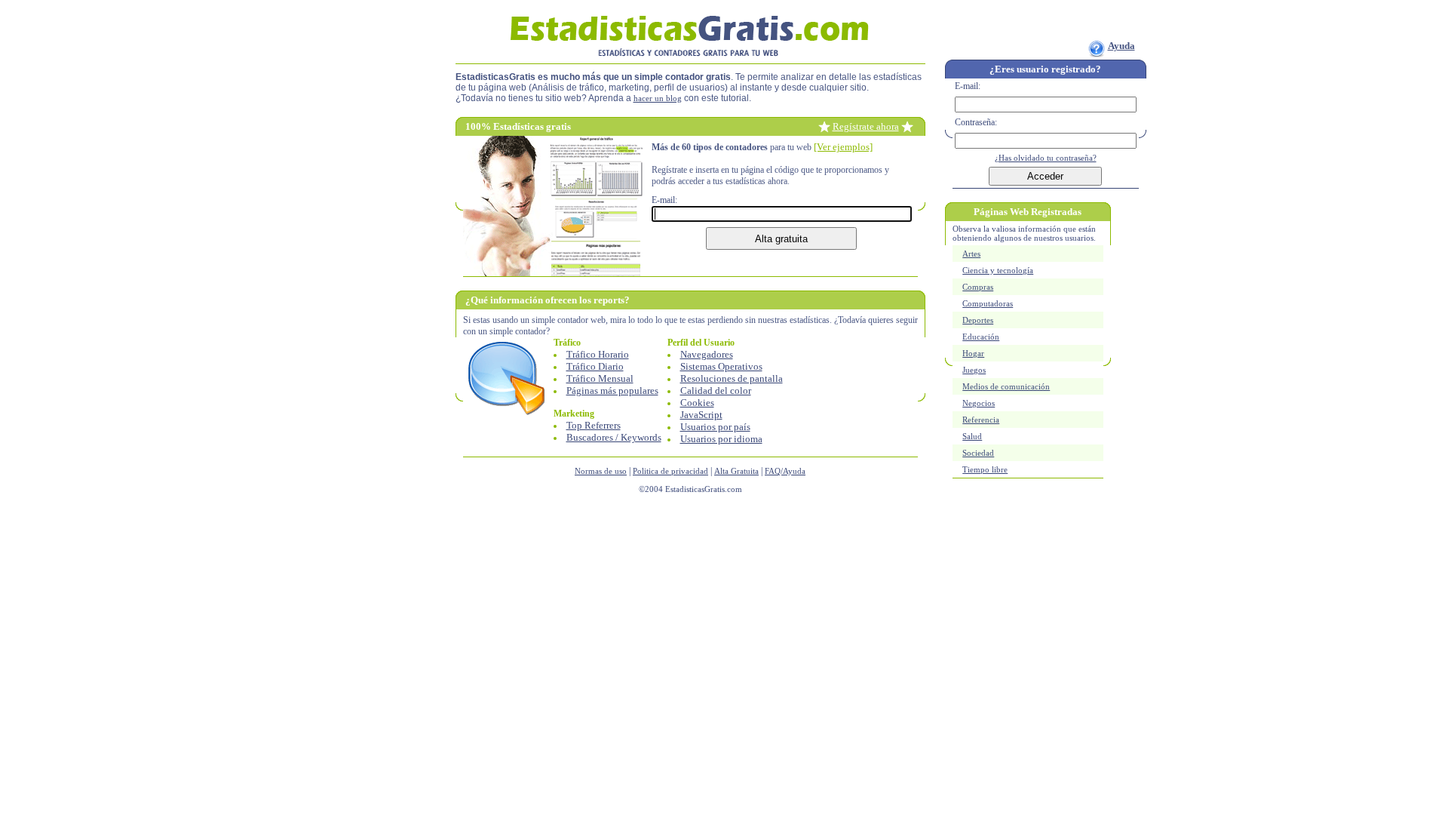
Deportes (977, 319)
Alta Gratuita (736, 470)
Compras (977, 286)
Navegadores (706, 354)
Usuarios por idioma (721, 438)
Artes (971, 253)
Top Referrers (593, 425)
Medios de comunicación (1006, 386)
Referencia (980, 419)
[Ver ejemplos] (843, 146)
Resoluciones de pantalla (731, 378)
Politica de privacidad (670, 470)
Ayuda (1121, 45)
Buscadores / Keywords (613, 437)
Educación (980, 336)
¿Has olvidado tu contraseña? (1046, 157)
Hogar (973, 353)
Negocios (978, 403)
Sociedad (978, 452)
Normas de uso (601, 470)
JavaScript (701, 414)
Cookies (697, 402)
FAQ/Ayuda (785, 470)
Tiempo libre (985, 469)
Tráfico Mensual (600, 378)
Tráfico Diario (595, 366)
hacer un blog (658, 98)
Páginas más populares (612, 390)
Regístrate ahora (866, 126)
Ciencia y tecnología (997, 270)
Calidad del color (715, 390)
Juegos (974, 369)
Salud (972, 436)
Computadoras (987, 303)
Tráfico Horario (597, 354)
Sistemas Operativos (721, 366)
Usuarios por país (715, 426)
